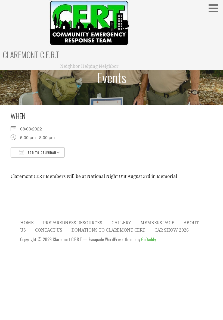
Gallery (121, 222)
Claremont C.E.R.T (31, 55)
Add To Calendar (41, 153)
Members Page (157, 222)
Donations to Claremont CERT (108, 230)
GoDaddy (148, 239)
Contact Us (48, 230)
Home (27, 222)
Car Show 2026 (171, 230)
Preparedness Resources (72, 222)
